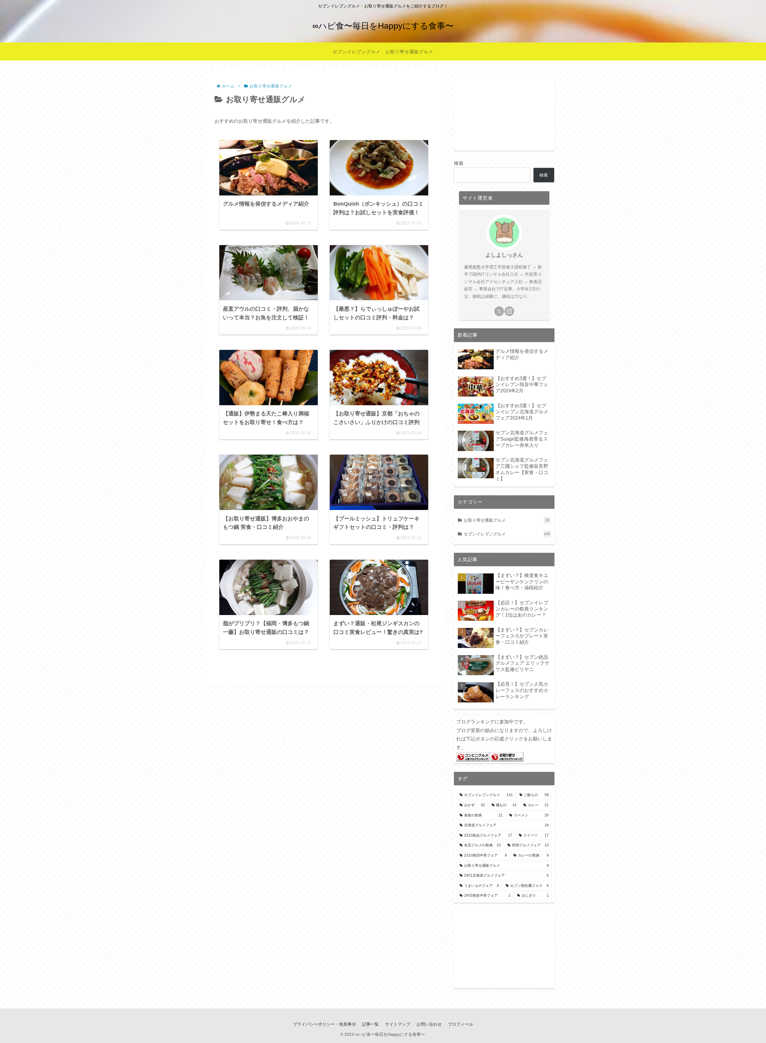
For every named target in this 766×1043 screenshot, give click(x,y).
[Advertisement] (504, 111)
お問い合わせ (429, 1024)
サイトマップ (397, 1024)
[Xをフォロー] (499, 311)
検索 (458, 163)
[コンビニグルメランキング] (472, 756)
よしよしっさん (504, 255)
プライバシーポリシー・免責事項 (324, 1024)
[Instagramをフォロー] (509, 311)
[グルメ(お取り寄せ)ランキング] (506, 756)
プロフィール (460, 1024)
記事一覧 (370, 1024)
